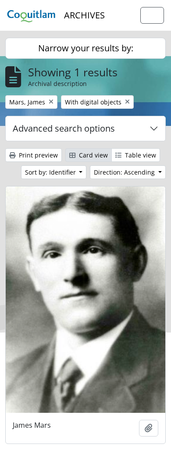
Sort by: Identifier (51, 172)
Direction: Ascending (125, 172)
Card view (92, 155)
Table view (139, 155)
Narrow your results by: (85, 48)
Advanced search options (64, 128)
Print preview (37, 155)
